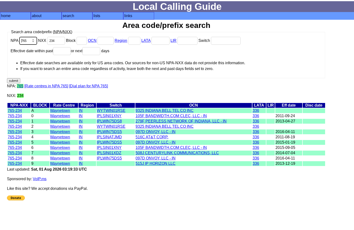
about (36, 16)
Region (121, 40)
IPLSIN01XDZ (109, 153)
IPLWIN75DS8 (109, 121)
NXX (42, 40)
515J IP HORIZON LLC (156, 163)
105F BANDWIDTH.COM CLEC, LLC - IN (171, 116)
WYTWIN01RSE (111, 111)
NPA (15, 40)
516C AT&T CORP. (152, 137)
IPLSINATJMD (109, 137)
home (6, 16)
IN (81, 111)
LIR (173, 40)
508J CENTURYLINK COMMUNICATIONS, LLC (177, 153)
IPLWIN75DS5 (109, 132)
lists (96, 16)
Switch (204, 40)
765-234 (15, 111)
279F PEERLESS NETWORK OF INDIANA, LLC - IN (181, 121)
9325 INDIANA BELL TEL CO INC (165, 111)
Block (71, 40)
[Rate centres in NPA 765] (46, 86)
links (128, 16)
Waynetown (60, 111)
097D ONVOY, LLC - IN (156, 132)
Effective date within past (32, 51)
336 (256, 111)
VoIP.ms (39, 179)
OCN (92, 40)
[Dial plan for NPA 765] (88, 86)
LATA (146, 40)
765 (20, 86)
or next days (90, 51)
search (68, 16)
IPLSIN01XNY (109, 116)
